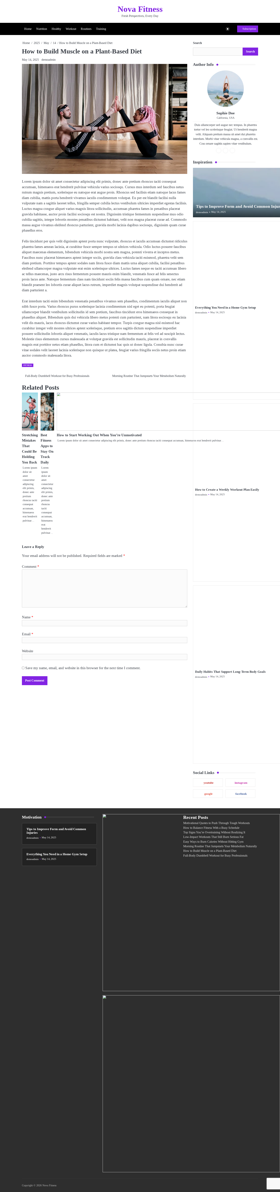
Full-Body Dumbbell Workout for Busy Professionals (215, 855)
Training (101, 29)
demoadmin (49, 59)
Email (27, 634)
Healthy (56, 29)
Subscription (249, 28)
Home (28, 29)
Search (197, 43)
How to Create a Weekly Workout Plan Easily (227, 489)
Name (27, 617)
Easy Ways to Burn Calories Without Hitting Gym (213, 841)
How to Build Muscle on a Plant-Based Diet (209, 851)
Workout (71, 29)
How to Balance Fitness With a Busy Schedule (211, 828)
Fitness (27, 365)
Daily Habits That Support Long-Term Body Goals (230, 672)
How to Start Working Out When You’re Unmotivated (99, 435)
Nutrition (41, 29)
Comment (30, 567)
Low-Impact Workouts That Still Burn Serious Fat (213, 837)
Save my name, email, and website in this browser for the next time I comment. (83, 668)
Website (27, 651)
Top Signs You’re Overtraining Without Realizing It (214, 832)
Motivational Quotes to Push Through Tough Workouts (216, 823)
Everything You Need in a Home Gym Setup (225, 307)
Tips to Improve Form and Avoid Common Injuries (56, 830)
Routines (86, 29)
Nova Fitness (140, 9)
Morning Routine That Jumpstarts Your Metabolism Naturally (220, 846)
